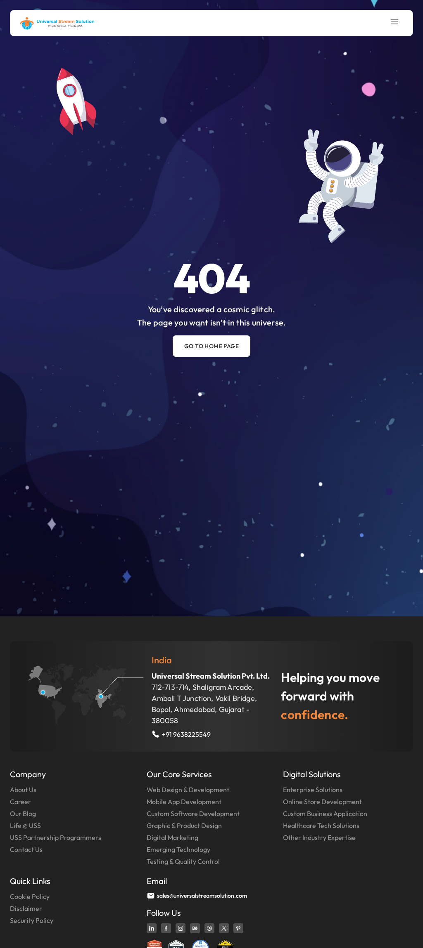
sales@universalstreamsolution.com (202, 895)
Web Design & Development (188, 789)
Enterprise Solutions (312, 789)
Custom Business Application (325, 813)
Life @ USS (25, 825)
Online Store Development (322, 801)
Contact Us (26, 849)
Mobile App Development (184, 801)
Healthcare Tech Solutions (321, 825)
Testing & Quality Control (183, 861)
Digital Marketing (172, 837)
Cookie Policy (30, 896)
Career (20, 801)
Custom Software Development (193, 813)
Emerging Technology (178, 849)
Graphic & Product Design (184, 825)
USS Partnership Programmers (55, 837)
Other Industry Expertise (319, 837)
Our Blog (23, 813)
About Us (23, 789)
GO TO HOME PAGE (211, 346)
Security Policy (31, 920)
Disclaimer (26, 908)
